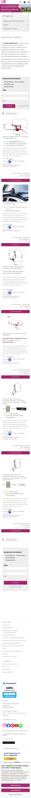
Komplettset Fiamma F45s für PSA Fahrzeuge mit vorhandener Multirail (15, 203)
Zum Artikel (15, 244)
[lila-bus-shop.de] (3, 2)
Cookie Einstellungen (10, 657)
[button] (8, 10)
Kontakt (6, 654)
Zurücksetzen (22, 106)
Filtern (9, 106)
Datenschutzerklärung (7, 782)
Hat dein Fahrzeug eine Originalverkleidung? (11, 631)
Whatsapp (6, 715)
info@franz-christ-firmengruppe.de (16, 713)
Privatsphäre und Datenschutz (13, 651)
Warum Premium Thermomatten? (14, 646)
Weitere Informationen (15, 794)
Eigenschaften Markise (11, 79)
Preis (4, 90)
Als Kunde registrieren (10, 664)
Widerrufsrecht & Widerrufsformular (15, 640)
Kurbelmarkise (9, 84)
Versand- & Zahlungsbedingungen (14, 638)
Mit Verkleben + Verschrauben (14, 82)
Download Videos (9, 635)
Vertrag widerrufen (8, 742)
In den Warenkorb (15, 180)
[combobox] (11, 113)
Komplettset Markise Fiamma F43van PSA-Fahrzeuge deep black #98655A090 (14, 267)
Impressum (7, 625)
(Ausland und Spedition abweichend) (11, 165)
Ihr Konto (6, 667)
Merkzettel (7, 669)
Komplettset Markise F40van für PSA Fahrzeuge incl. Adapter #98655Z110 (15, 137)
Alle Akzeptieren (15, 785)
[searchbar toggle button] (20, 2)
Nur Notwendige (15, 790)
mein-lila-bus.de (7, 739)
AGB (5, 648)
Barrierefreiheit (8, 628)
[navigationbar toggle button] (29, 2)
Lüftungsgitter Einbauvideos (12, 643)
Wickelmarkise (9, 87)
